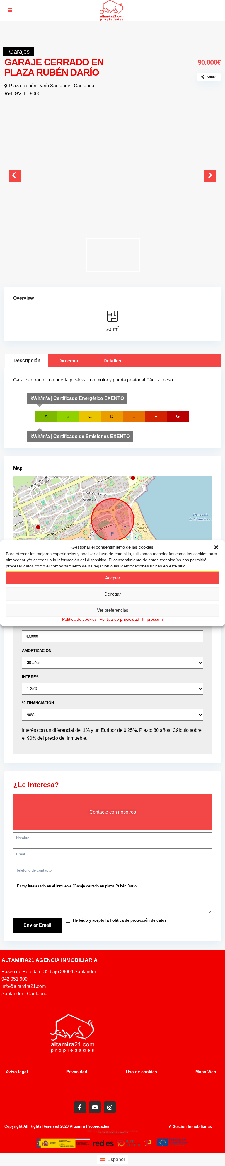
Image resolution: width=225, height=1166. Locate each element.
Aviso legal (17, 1071)
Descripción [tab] (26, 360)
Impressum (152, 619)
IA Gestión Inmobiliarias (190, 1126)
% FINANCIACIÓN (38, 703)
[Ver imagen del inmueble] (112, 172)
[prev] (15, 176)
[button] (216, 547)
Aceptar (112, 577)
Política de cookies (79, 619)
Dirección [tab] (69, 360)
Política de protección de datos (138, 920)
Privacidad (76, 1071)
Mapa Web (205, 1071)
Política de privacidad (119, 619)
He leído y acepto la (119, 920)
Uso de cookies (141, 1071)
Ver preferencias (112, 610)
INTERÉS (30, 677)
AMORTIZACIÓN (36, 650)
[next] (210, 176)
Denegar (112, 593)
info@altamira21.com (193, 6)
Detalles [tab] (112, 360)
